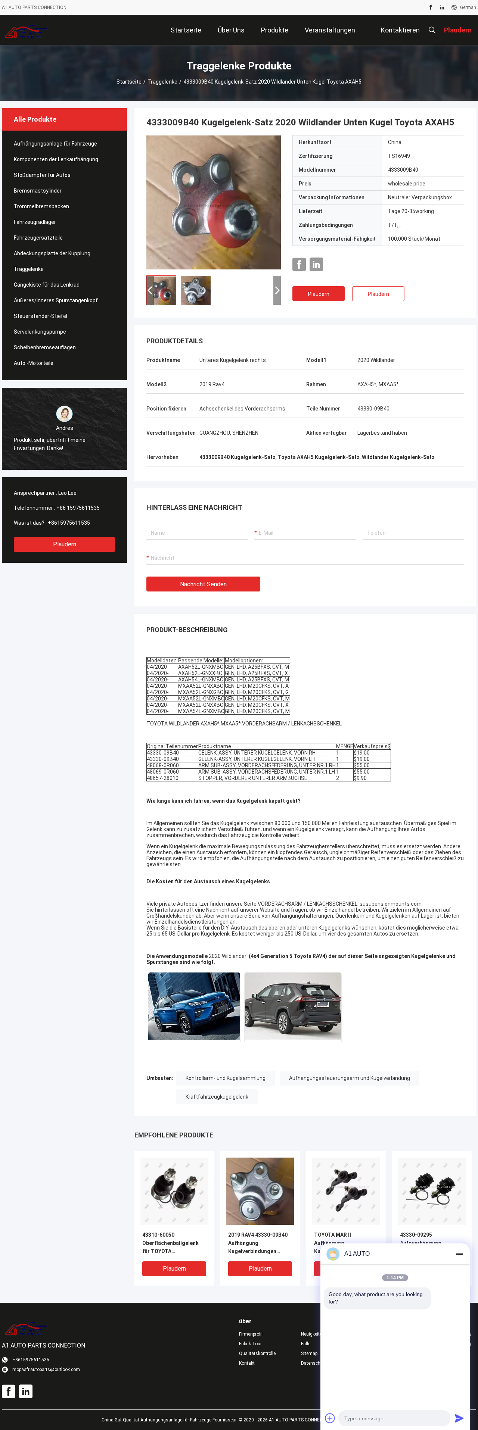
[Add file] (330, 1418)
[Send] (459, 1418)
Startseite (129, 82)
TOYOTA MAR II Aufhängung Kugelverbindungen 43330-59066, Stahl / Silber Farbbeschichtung (344, 1243)
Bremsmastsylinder (38, 191)
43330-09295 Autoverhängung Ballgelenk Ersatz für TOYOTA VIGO (426, 1243)
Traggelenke (162, 82)
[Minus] (459, 1253)
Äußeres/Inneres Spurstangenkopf (56, 300)
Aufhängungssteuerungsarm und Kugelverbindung (349, 1078)
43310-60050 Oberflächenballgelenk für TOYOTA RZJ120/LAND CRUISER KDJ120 (171, 1243)
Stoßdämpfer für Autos (42, 175)
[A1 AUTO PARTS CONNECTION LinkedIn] (442, 7)
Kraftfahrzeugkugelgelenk (217, 1097)
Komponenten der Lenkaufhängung (56, 159)
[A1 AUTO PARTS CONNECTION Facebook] (430, 7)
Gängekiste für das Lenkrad (47, 285)
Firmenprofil (251, 1334)
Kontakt (247, 1363)
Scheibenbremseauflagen (45, 347)
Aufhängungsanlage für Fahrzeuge (55, 144)
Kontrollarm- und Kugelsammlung (226, 1078)
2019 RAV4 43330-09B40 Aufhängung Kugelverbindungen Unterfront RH (258, 1243)
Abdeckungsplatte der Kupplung (52, 253)
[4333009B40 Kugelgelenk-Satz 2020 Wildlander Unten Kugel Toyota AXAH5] (213, 202)
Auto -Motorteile (33, 363)
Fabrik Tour (250, 1343)
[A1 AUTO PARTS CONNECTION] (26, 30)
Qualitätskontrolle (257, 1353)
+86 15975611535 (78, 508)
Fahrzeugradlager (35, 222)
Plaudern (64, 544)
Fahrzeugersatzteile (38, 238)
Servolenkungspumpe (40, 332)
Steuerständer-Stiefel (40, 316)
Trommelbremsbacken (41, 206)
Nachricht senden (203, 584)
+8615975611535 (69, 523)
